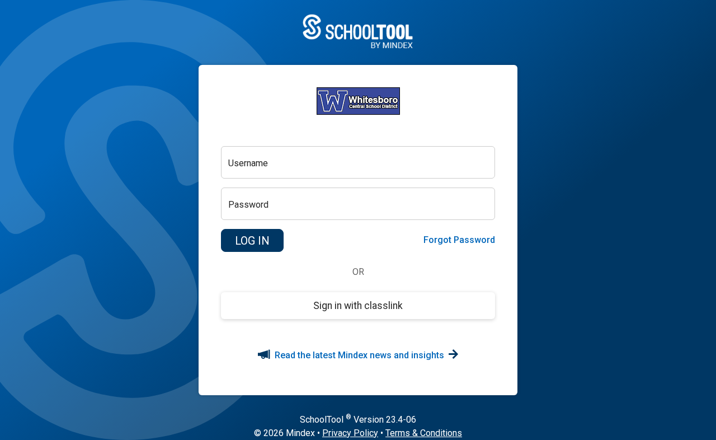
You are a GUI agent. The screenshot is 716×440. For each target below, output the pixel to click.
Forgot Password (459, 240)
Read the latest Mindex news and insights (359, 355)
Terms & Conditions (423, 433)
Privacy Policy (350, 433)
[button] (252, 240)
